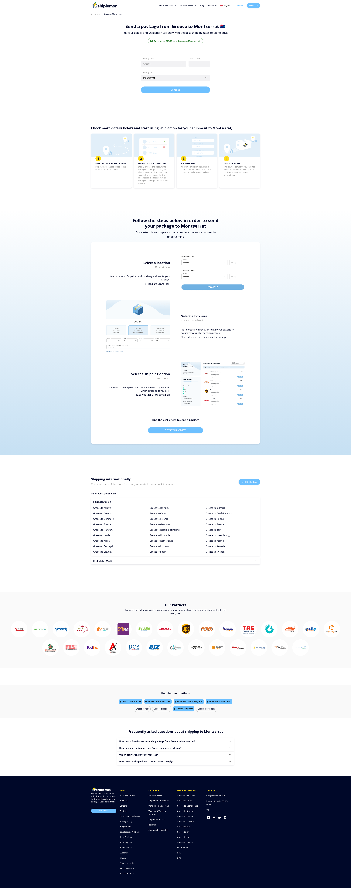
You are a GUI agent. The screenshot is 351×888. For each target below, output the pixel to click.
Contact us (212, 5)
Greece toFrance (102, 524)
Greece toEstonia (159, 518)
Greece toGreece (215, 524)
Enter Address (249, 481)
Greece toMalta (101, 540)
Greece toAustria (102, 507)
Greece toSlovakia (215, 546)
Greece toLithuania (160, 535)
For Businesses (186, 5)
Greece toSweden (215, 551)
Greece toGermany (160, 524)
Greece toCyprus (159, 513)
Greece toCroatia (102, 513)
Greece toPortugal (103, 546)
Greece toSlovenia (103, 551)
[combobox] (163, 64)
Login (240, 5)
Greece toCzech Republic (219, 513)
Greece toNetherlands (161, 540)
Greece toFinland (215, 518)
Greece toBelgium (159, 507)
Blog (202, 5)
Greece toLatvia (101, 535)
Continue (175, 89)
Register (253, 5)
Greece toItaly (213, 529)
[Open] (206, 78)
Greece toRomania (159, 546)
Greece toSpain (158, 551)
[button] (175, 501)
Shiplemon (95, 14)
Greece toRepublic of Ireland (165, 529)
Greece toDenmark (103, 518)
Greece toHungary (103, 529)
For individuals (166, 5)
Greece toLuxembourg (218, 535)
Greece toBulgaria (215, 507)
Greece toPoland (215, 540)
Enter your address (175, 430)
